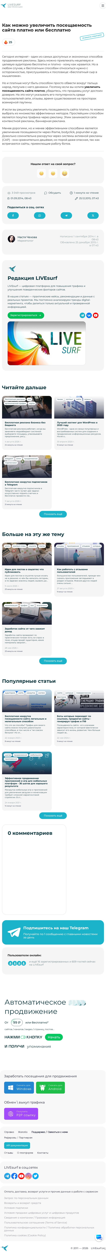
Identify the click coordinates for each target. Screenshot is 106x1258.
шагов (8, 755)
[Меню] (103, 5)
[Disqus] (34, 873)
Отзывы (8, 1153)
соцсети (32, 546)
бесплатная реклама (15, 399)
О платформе (25, 1153)
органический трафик (15, 403)
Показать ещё (53, 514)
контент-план (19, 546)
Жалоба (22, 1132)
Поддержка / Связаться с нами (49, 1132)
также (60, 399)
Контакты (42, 1153)
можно (87, 399)
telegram (9, 458)
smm (18, 458)
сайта (78, 399)
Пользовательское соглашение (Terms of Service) (35, 1222)
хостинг (69, 399)
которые (97, 546)
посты (42, 546)
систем (41, 693)
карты (32, 403)
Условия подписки (16, 1207)
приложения (73, 546)
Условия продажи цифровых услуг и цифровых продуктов (41, 1212)
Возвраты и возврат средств (22, 1203)
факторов (61, 697)
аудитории (10, 693)
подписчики (11, 463)
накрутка (30, 693)
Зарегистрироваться (23, 315)
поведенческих (83, 693)
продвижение (31, 458)
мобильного (36, 755)
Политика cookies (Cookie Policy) (25, 1235)
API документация (17, 1145)
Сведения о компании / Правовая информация (34, 1217)
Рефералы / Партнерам (18, 1138)
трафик (24, 605)
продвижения (20, 755)
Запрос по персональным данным (26, 1198)
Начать (54, 1037)
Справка (9, 1132)
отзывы (60, 546)
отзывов (86, 546)
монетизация (11, 605)
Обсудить (54, 192)
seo (29, 399)
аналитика (42, 605)
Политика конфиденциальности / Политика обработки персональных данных (49, 1229)
